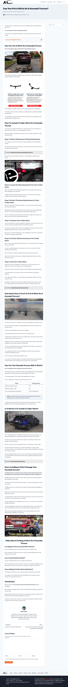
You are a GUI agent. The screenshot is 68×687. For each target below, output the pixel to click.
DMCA (46, 673)
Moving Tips (43, 2)
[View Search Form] (64, 2)
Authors (15, 673)
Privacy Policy (41, 673)
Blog (29, 673)
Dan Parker (24, 611)
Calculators (59, 2)
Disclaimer (34, 673)
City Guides (49, 2)
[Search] (63, 25)
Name (6, 655)
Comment (7, 637)
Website (33, 655)
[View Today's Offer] (15, 105)
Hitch (28, 14)
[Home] (3, 11)
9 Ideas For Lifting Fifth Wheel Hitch (13, 626)
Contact (20, 673)
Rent (54, 2)
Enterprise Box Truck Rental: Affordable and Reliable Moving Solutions (34, 626)
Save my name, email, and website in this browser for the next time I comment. (22, 659)
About (11, 673)
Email (20, 655)
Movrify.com (47, 679)
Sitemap (25, 673)
